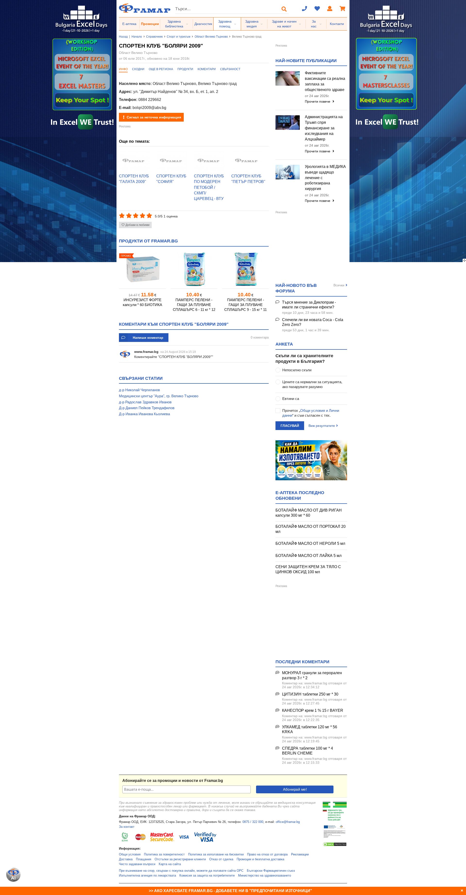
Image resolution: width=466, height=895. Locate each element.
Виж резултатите (321, 426)
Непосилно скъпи (296, 370)
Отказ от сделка (221, 859)
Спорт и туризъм (178, 36)
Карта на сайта (170, 864)
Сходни (138, 69)
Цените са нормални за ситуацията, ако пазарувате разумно (312, 384)
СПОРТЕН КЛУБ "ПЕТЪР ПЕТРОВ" (248, 179)
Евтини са (290, 399)
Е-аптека (129, 24)
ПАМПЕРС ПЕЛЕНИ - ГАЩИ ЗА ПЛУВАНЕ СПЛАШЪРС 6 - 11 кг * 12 (194, 305)
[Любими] (317, 9)
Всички (338, 285)
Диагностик (203, 24)
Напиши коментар (148, 338)
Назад (123, 36)
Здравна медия (251, 23)
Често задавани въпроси (137, 864)
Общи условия (130, 854)
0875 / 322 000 (252, 822)
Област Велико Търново (211, 36)
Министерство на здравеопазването (264, 875)
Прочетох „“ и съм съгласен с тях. (310, 412)
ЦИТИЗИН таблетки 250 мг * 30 (310, 694)
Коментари (207, 69)
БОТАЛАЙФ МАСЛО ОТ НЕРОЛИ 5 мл (310, 543)
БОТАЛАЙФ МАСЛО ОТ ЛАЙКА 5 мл (308, 556)
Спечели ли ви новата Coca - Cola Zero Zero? (312, 322)
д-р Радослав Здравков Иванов (145, 402)
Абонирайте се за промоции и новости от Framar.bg (172, 781)
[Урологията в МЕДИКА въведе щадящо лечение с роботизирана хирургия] (287, 172)
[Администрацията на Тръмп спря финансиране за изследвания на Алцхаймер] (287, 122)
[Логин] (329, 9)
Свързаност (230, 69)
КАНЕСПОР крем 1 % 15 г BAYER (312, 710)
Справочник (154, 36)
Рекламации (300, 854)
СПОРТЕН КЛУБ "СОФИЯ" (171, 179)
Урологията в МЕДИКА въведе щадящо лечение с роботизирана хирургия (325, 178)
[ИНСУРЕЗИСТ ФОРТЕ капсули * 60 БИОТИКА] (142, 269)
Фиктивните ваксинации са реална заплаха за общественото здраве (325, 81)
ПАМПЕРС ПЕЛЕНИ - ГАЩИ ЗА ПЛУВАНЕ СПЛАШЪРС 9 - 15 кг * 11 (245, 305)
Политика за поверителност (164, 854)
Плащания (143, 859)
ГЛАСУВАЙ (290, 426)
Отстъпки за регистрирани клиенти (180, 859)
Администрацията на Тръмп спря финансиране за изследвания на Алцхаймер (324, 128)
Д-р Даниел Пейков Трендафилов (147, 408)
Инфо (123, 69)
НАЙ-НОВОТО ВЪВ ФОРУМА (296, 288)
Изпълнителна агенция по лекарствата (147, 875)
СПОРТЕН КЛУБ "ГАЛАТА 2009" (134, 179)
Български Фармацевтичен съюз (271, 870)
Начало (137, 36)
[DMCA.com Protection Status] (335, 845)
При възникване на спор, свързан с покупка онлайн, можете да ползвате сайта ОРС (181, 870)
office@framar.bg (288, 822)
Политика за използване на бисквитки (216, 854)
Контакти (337, 24)
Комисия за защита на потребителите (207, 875)
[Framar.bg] (144, 8)
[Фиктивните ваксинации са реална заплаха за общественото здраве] (287, 78)
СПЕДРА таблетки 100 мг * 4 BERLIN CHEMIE (307, 750)
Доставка (126, 859)
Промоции (150, 24)
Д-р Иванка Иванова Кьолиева (144, 414)
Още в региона (161, 69)
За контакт (126, 827)
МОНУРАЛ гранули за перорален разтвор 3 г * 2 (312, 675)
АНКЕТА (284, 344)
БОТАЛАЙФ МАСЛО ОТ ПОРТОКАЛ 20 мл (310, 529)
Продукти (185, 69)
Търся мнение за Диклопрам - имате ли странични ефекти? (309, 304)
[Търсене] (284, 9)
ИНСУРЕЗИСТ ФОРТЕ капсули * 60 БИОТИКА (142, 302)
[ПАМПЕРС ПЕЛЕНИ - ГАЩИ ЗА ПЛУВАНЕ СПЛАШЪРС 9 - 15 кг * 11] (245, 269)
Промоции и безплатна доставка (260, 859)
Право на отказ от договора (267, 854)
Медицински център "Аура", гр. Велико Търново (158, 396)
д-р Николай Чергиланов (139, 390)
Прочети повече (318, 101)
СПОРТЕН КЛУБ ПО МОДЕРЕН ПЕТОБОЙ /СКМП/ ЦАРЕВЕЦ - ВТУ (209, 187)
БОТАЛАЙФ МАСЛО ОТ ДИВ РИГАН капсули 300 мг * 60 (308, 512)
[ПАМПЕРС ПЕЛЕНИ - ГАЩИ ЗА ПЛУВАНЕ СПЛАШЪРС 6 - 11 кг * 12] (194, 269)
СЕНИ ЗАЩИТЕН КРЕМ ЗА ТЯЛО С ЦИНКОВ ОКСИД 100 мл (308, 569)
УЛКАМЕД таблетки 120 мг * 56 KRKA (309, 729)
